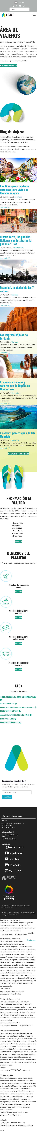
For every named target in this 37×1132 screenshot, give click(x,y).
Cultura (15, 295)
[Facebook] (13, 6)
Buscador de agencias (8, 65)
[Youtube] (20, 6)
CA (20, 2)
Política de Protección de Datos (20, 906)
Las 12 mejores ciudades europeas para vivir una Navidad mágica (14, 189)
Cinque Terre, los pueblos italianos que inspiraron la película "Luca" (15, 240)
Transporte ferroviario (9, 722)
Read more (31, 940)
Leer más (18, 591)
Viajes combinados (7, 703)
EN (23, 2)
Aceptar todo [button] (6, 934)
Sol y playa (16, 393)
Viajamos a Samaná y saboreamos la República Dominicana (15, 385)
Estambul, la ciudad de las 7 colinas (17, 289)
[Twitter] (16, 6)
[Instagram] (23, 6)
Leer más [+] (5, 207)
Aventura (18, 197)
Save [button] (2, 1130)
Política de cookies (7, 908)
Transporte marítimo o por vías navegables (17, 707)
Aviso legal (4, 906)
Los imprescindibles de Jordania (14, 336)
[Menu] (34, 15)
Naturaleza (18, 247)
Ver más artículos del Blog (18, 453)
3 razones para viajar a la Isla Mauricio (17, 435)
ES (16, 2)
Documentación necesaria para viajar (15, 715)
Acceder (18, 541)
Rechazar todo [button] (21, 934)
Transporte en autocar (9, 711)
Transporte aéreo (7, 718)
